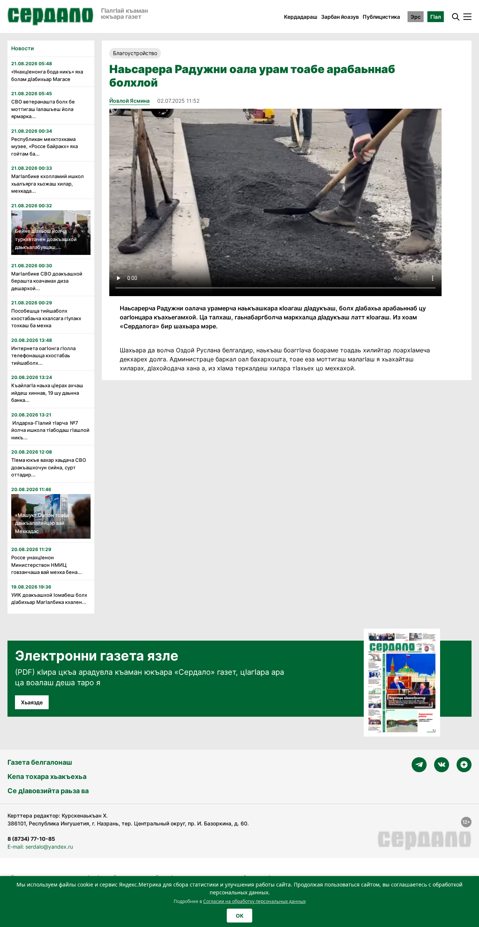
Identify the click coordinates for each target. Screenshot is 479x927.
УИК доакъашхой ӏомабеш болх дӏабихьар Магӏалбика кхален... (49, 598)
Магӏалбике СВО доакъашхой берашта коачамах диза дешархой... (46, 281)
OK (239, 915)
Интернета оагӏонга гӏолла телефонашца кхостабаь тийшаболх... (43, 355)
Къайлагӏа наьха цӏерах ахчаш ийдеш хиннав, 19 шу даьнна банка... (47, 392)
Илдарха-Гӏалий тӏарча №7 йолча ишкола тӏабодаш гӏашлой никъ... (50, 430)
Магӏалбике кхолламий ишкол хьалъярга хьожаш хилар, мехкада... (47, 183)
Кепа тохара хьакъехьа (46, 776)
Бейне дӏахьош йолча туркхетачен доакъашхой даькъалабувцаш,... (46, 239)
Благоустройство (135, 53)
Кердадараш (300, 16)
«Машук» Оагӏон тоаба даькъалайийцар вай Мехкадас (42, 523)
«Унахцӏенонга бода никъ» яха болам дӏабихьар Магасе (47, 75)
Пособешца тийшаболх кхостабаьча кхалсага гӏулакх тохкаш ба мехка (46, 318)
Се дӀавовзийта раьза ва (48, 791)
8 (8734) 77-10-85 (31, 839)
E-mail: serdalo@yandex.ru (40, 846)
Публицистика (381, 16)
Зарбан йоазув (340, 16)
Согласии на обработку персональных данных (254, 901)
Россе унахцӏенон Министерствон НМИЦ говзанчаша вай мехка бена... (46, 564)
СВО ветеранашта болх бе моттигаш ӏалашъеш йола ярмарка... (43, 109)
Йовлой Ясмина (129, 100)
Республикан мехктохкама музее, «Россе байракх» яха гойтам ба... (44, 146)
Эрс (416, 16)
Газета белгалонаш (39, 762)
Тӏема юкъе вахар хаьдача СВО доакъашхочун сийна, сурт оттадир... (48, 467)
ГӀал (435, 16)
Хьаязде (32, 702)
